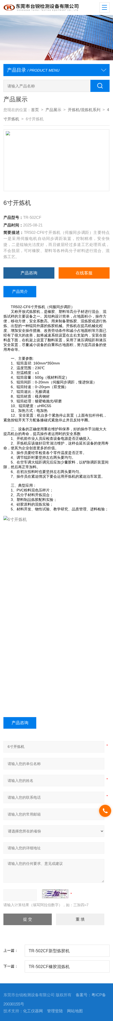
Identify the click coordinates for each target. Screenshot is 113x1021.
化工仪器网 (33, 1011)
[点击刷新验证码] (55, 893)
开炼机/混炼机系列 (84, 110)
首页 (35, 110)
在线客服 (84, 272)
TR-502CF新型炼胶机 (49, 950)
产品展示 (53, 110)
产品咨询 (28, 272)
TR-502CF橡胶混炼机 (49, 966)
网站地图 (75, 1011)
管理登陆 (55, 1011)
